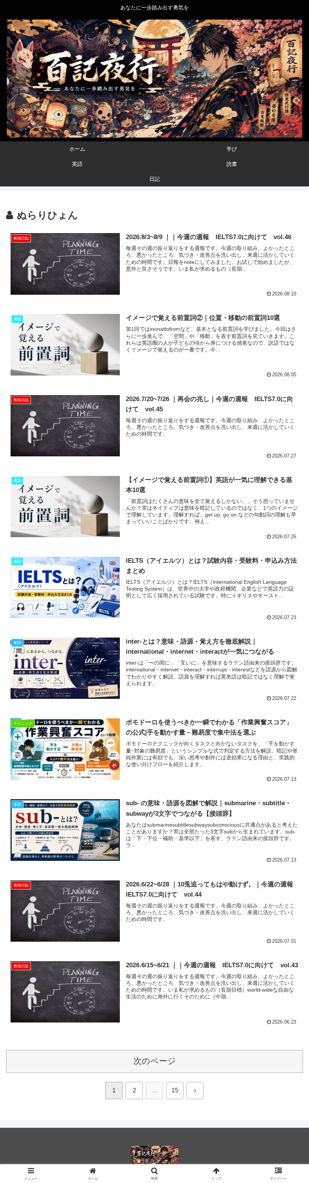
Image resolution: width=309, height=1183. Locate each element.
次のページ (154, 1061)
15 (174, 1090)
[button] (285, 1029)
